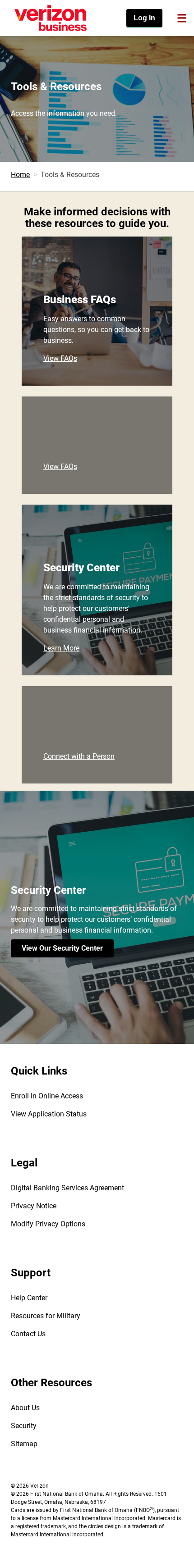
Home (20, 174)
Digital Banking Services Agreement (67, 1188)
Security (24, 1425)
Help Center (29, 1297)
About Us (25, 1407)
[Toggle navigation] (182, 18)
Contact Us (28, 1334)
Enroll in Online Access (47, 1096)
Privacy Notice (33, 1206)
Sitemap (24, 1443)
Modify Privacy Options (48, 1224)
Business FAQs (79, 299)
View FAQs (60, 358)
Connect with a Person (79, 756)
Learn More (61, 648)
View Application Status (49, 1114)
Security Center (81, 567)
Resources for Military (45, 1316)
